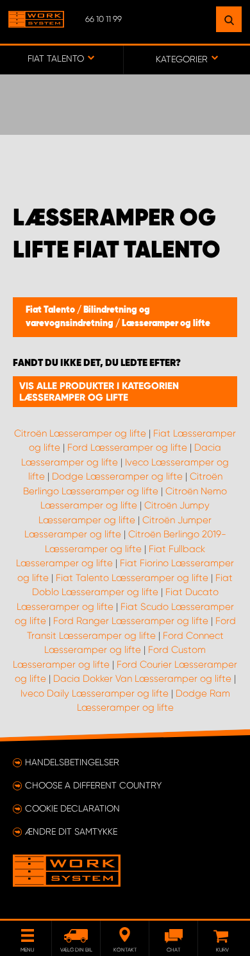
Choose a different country (93, 785)
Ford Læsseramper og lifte (127, 447)
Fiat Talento (51, 310)
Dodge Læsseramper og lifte (117, 476)
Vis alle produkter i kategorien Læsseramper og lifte (99, 391)
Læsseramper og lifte (166, 323)
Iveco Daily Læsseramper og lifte (95, 693)
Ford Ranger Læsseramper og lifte (130, 621)
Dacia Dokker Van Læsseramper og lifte (142, 678)
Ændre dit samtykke (71, 831)
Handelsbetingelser (72, 762)
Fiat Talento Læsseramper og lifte (132, 578)
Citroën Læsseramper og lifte (80, 433)
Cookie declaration (72, 808)
